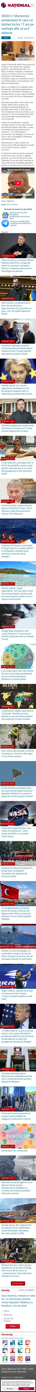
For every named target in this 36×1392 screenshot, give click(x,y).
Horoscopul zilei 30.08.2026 (14, 1150)
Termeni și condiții (24, 1385)
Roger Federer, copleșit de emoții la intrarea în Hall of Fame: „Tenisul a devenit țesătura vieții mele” (17, 994)
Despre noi (6, 1377)
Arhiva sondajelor (27, 1290)
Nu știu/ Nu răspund (8, 1319)
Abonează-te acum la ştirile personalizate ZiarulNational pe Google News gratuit (19, 215)
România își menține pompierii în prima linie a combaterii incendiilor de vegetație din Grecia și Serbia (17, 872)
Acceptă (26, 1388)
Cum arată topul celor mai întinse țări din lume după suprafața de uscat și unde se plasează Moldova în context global (17, 674)
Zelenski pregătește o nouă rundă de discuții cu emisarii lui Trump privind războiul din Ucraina (17, 428)
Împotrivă (8, 1315)
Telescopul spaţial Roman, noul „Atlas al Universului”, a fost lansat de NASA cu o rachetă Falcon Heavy (16, 832)
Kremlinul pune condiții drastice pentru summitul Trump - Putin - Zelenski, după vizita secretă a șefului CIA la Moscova (17, 509)
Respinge (10, 1388)
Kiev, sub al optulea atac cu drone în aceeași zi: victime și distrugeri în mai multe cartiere (17, 753)
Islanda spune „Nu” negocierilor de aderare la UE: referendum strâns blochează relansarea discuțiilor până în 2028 (16, 1229)
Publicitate (18, 1377)
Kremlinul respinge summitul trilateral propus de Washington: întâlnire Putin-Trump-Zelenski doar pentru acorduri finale (17, 349)
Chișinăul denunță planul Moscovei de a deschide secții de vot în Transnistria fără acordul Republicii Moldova (16, 1077)
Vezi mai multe (18, 1283)
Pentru (6, 1311)
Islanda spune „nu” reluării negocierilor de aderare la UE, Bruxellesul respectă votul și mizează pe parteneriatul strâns (16, 389)
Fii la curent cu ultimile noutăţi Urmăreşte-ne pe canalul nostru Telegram (20, 223)
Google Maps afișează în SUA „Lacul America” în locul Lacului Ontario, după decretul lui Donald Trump (17, 634)
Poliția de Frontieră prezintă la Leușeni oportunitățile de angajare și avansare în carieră (16, 1116)
